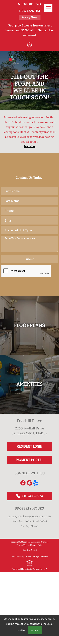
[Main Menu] (48, 8)
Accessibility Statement (20, 542)
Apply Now (29, 17)
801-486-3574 (32, 496)
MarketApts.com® (39, 569)
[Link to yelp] (36, 483)
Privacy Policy (37, 545)
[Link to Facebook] (23, 483)
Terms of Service (23, 545)
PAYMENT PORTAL (29, 460)
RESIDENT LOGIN (29, 446)
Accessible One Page (39, 542)
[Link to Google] (29, 483)
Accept (35, 630)
